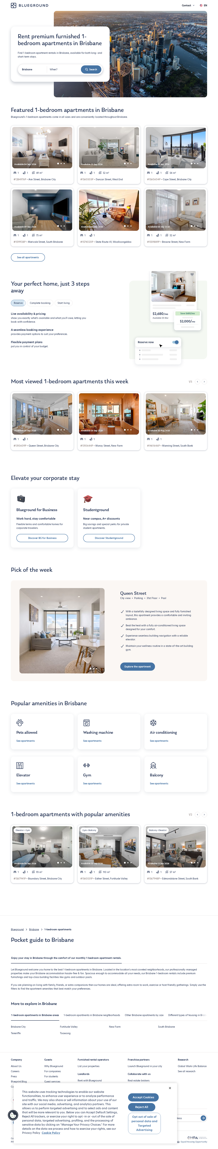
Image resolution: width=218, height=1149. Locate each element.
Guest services (52, 1081)
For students (51, 1076)
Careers (15, 1071)
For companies (52, 1071)
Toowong (65, 1033)
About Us (16, 1066)
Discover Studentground (109, 538)
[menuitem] (66, 959)
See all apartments (28, 257)
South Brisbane (166, 1026)
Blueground (17, 929)
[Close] (170, 1088)
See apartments (25, 741)
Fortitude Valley (69, 1026)
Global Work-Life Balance (192, 1066)
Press (14, 1076)
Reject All (141, 1107)
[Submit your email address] (203, 1118)
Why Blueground (53, 1066)
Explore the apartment (137, 666)
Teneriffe (15, 1033)
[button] (13, 1115)
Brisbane (34, 929)
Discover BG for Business (42, 538)
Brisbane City (18, 1026)
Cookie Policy (51, 1133)
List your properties (88, 1066)
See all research (186, 1071)
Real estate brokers (139, 1080)
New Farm (115, 1026)
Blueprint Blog (19, 1081)
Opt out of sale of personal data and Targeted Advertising (144, 1123)
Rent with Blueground (90, 1080)
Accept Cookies (143, 1097)
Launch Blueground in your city (145, 1066)
